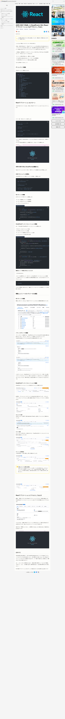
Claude (22, 3)
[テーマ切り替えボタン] (64, 1)
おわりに (2, 27)
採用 (49, 3)
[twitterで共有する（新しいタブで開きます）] (48, 31)
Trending (16, 3)
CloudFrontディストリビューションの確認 (7, 24)
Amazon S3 (26, 29)
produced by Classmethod (12, 1)
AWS (19, 3)
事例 (47, 3)
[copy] (47, 73)
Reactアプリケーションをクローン (6, 9)
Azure (34, 3)
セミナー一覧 (58, 120)
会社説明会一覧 (58, 123)
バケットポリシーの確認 (5, 21)
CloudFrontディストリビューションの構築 (7, 17)
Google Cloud (30, 3)
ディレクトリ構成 (3, 8)
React (17, 29)
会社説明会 (41, 3)
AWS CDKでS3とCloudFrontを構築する (7, 12)
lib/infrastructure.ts (20, 273)
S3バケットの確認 (4, 20)
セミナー (36, 3)
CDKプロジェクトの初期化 (5, 13)
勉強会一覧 (58, 127)
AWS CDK (21, 29)
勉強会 (44, 3)
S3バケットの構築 (4, 14)
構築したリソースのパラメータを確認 (7, 18)
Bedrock (25, 3)
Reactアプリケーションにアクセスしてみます (7, 26)
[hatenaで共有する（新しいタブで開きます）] (44, 31)
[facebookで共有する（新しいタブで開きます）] (46, 31)
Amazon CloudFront (32, 29)
